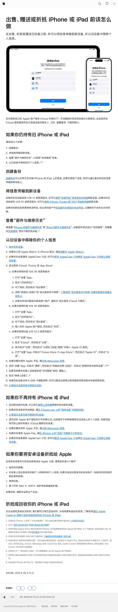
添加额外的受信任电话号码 (69, 207)
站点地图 (74, 606)
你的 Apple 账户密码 (39, 525)
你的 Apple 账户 (21, 525)
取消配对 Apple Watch (70, 251)
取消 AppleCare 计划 (66, 256)
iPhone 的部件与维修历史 (28, 227)
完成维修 (12, 231)
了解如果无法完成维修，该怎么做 (57, 536)
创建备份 (10, 178)
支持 (12, 597)
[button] (99, 3)
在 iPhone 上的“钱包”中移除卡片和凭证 (60, 433)
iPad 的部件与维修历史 (58, 227)
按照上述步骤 (45, 404)
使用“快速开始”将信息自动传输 (71, 197)
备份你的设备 (16, 247)
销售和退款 (64, 606)
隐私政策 (45, 606)
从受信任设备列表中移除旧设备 (25, 385)
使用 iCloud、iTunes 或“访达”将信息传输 (66, 201)
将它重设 (35, 532)
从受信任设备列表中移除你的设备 (26, 414)
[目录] (114, 3)
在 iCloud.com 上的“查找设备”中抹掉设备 (60, 409)
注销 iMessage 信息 (53, 361)
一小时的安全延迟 (76, 521)
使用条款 (54, 606)
